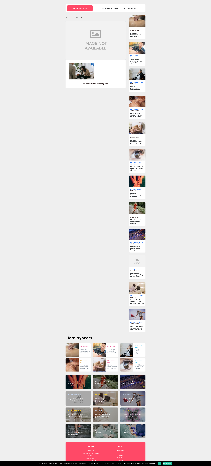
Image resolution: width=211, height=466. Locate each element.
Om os (116, 8)
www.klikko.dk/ (92, 461)
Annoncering (107, 8)
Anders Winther (134, 30)
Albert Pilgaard (134, 137)
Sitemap (120, 460)
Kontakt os (131, 8)
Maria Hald (133, 83)
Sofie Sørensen (134, 57)
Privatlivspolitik (167, 463)
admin (82, 18)
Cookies (122, 8)
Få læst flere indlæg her (95, 83)
